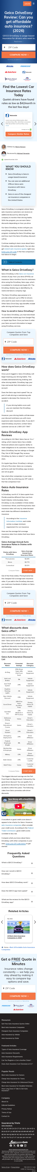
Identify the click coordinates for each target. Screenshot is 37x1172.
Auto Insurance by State (10, 1038)
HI (30, 1129)
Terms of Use (25, 59)
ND (20, 1134)
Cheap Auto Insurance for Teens (13, 1079)
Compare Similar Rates (18, 134)
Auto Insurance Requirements (12, 1057)
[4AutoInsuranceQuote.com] (19, 1142)
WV (24, 1137)
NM (13, 1134)
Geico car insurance (26, 274)
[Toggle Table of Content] (18, 262)
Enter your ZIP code (9, 252)
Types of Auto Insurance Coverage (14, 1049)
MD (16, 1131)
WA (21, 1137)
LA (11, 1131)
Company (6, 1098)
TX (10, 1137)
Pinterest (18, 1145)
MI (22, 1131)
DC (20, 1129)
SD (5, 1137)
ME (14, 1131)
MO (30, 1131)
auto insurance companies (11, 825)
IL (34, 1129)
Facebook (11, 1145)
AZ (8, 1129)
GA (28, 1129)
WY (30, 1137)
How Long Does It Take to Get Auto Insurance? (15, 1090)
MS (27, 1131)
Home (6, 947)
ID (32, 1129)
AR (10, 1129)
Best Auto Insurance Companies (13, 1027)
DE (23, 1129)
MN (24, 1131)
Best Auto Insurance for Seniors (13, 1075)
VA (18, 1137)
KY (9, 1131)
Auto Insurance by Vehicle (11, 1035)
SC (2, 1137)
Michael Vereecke (23, 153)
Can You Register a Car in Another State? (16, 1060)
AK (5, 1129)
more (7, 125)
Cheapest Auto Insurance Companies (15, 1031)
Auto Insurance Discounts (11, 1053)
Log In (27, 4)
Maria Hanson (20, 147)
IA (4, 1131)
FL (26, 1129)
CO (15, 1129)
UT (13, 1137)
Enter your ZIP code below (16, 844)
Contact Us (5, 1116)
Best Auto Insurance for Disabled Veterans (17, 1086)
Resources (6, 1020)
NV (5, 1134)
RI (33, 1134)
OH (23, 1134)
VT (15, 1137)
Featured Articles (9, 1045)
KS (6, 1131)
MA (19, 1131)
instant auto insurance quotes (15, 249)
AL (3, 1129)
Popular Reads (8, 1071)
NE (3, 1134)
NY (15, 1134)
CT (18, 1129)
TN (7, 1137)
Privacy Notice (7, 1109)
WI (27, 1137)
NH (8, 1134)
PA (31, 1134)
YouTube (21, 1145)
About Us (5, 1102)
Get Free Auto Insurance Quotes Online (15, 1024)
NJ (10, 1134)
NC (18, 1134)
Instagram (25, 1145)
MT (33, 1131)
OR (29, 1134)
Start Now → (28, 570)
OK (26, 1134)
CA (13, 1129)
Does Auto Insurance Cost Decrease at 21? (17, 1064)
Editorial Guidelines (8, 1105)
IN (2, 1131)
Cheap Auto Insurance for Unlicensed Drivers (17, 1082)
